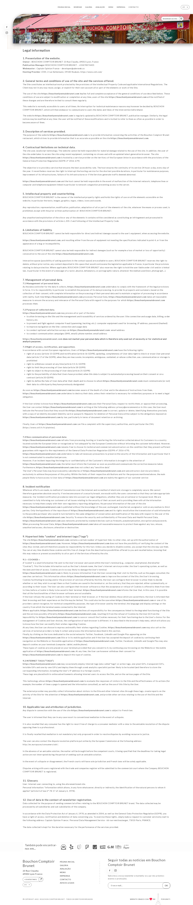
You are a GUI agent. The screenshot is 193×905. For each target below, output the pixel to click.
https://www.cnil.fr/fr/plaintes (38, 427)
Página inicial (64, 7)
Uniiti (167, 899)
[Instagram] (7, 32)
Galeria (88, 7)
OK (166, 885)
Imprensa (121, 7)
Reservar (78, 7)
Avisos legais (67, 883)
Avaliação (100, 7)
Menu (110, 7)
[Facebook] (7, 27)
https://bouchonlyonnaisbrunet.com (60, 93)
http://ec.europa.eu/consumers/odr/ (40, 744)
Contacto (134, 7)
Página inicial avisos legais (37, 36)
